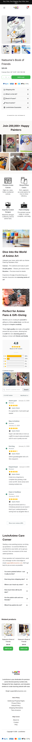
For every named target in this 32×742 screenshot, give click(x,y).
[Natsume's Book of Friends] (8, 629)
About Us (16, 720)
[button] (16, 90)
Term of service (16, 710)
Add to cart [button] (8, 648)
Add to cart (20, 77)
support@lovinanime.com (14, 563)
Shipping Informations (16, 708)
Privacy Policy (16, 703)
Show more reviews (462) (16, 523)
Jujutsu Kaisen (16, 408)
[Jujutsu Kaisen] (10, 408)
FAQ (16, 724)
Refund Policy (16, 705)
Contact (16, 722)
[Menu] (4, 8)
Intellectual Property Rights (16, 701)
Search (26, 389)
